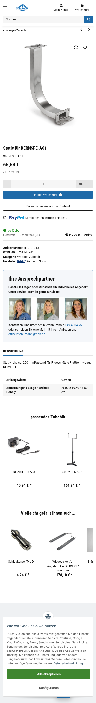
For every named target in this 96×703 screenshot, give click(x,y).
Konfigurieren (49, 688)
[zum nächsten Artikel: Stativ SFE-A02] (89, 30)
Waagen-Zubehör (28, 257)
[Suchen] (88, 19)
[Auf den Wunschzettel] (85, 47)
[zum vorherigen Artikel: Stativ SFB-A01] (81, 30)
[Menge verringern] (7, 184)
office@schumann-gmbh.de (26, 334)
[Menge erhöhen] (89, 184)
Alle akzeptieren (49, 674)
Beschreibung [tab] (13, 351)
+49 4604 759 (74, 325)
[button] (61, 8)
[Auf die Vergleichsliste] (76, 47)
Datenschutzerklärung (68, 663)
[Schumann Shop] (22, 7)
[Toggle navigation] (6, 7)
